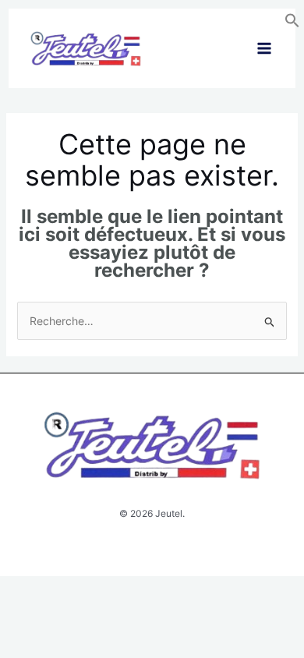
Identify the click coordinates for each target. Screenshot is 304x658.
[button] (292, 23)
